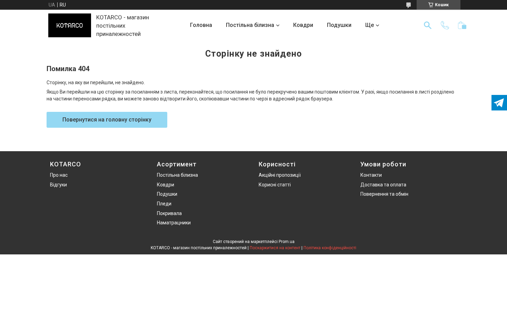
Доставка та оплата (383, 184)
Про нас (59, 175)
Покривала (169, 213)
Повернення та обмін (384, 194)
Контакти (371, 175)
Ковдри (303, 25)
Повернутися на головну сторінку (106, 119)
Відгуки (58, 184)
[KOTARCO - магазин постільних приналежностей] (69, 25)
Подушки (339, 25)
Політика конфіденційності (330, 247)
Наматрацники (174, 222)
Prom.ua (287, 241)
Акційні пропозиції (280, 175)
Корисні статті (275, 184)
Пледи (164, 203)
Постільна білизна (250, 25)
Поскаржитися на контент (275, 247)
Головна (201, 25)
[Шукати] (428, 25)
